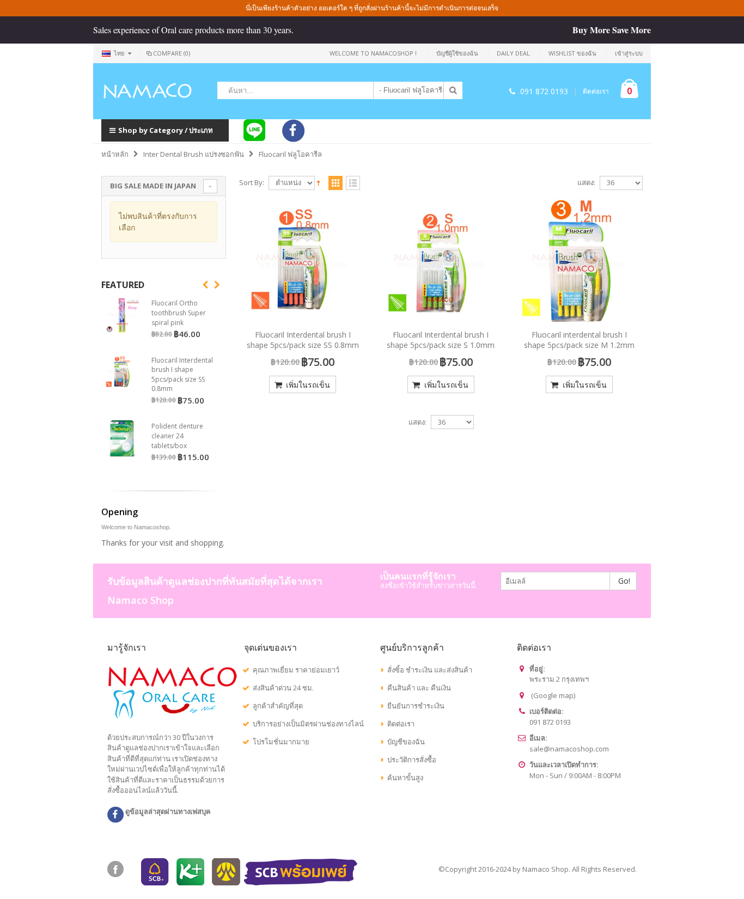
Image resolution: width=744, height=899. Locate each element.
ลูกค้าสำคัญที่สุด (278, 706)
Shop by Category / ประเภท (165, 130)
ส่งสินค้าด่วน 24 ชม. (283, 688)
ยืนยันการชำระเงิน (415, 706)
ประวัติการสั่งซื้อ (411, 760)
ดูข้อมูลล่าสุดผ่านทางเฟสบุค (167, 811)
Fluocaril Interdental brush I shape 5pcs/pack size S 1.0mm (441, 339)
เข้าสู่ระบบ (629, 53)
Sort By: (251, 182)
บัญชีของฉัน (406, 742)
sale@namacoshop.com (569, 749)
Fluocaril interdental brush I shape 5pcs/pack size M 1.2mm (579, 339)
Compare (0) (171, 53)
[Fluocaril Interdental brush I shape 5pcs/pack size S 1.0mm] (441, 261)
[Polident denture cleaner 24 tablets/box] (122, 438)
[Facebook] (115, 869)
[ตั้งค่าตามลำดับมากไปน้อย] (318, 182)
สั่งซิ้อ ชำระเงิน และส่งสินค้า (429, 670)
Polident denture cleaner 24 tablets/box (177, 435)
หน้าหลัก (115, 154)
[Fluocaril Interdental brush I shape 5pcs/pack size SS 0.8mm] (303, 261)
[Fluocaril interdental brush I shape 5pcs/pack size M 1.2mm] (579, 261)
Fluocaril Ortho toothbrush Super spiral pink (178, 312)
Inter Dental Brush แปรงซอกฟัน (193, 154)
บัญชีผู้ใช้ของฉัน (457, 53)
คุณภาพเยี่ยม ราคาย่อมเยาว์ (296, 670)
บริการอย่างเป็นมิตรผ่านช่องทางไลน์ (308, 724)
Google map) (554, 695)
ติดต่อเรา (596, 91)
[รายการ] (353, 183)
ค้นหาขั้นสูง (405, 777)
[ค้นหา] (453, 90)
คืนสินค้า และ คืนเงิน (419, 688)
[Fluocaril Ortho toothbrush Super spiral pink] (122, 315)
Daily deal (513, 53)
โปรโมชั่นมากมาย (281, 742)
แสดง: (586, 182)
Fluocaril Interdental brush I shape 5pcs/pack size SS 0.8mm (303, 339)
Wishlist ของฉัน (572, 53)
